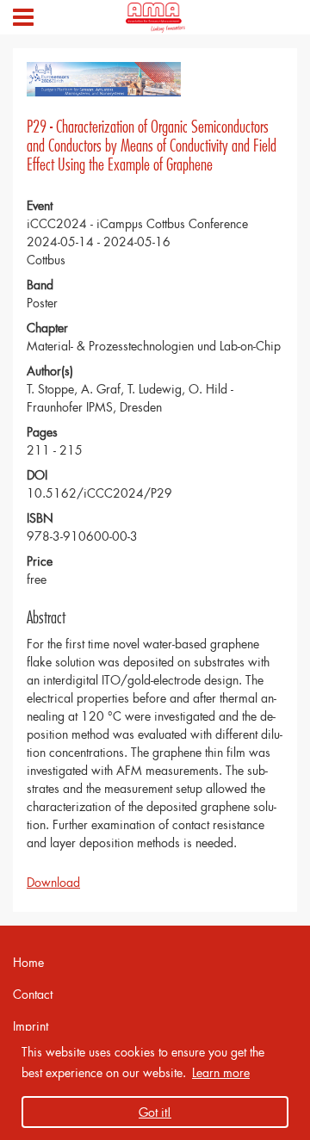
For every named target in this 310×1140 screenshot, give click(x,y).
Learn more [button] (221, 1072)
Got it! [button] (155, 1112)
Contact (33, 994)
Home (28, 962)
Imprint (30, 1026)
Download (53, 882)
